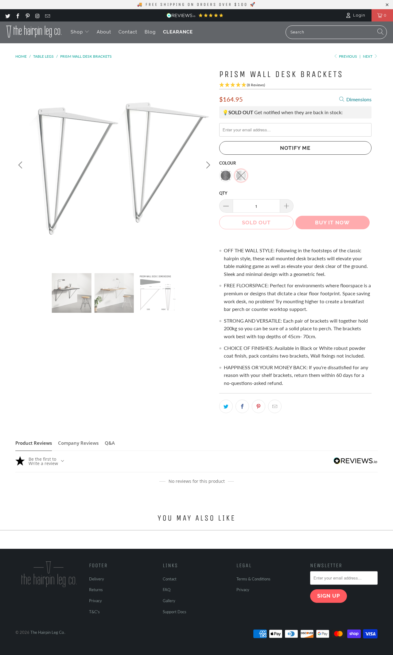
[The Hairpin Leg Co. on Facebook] (17, 15)
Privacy (95, 600)
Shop (77, 32)
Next (368, 56)
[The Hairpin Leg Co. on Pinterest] (27, 15)
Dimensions (358, 99)
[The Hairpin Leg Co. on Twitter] (7, 15)
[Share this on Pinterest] (258, 406)
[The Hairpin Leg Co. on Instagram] (37, 15)
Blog (150, 32)
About (104, 32)
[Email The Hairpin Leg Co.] (47, 15)
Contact (128, 32)
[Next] (207, 165)
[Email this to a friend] (275, 406)
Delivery (96, 578)
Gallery (169, 600)
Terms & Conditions (253, 578)
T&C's (94, 611)
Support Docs (174, 611)
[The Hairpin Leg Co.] (33, 31)
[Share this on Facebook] (242, 406)
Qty (223, 193)
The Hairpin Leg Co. (47, 632)
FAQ (166, 589)
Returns (96, 589)
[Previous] (21, 165)
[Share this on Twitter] (226, 406)
